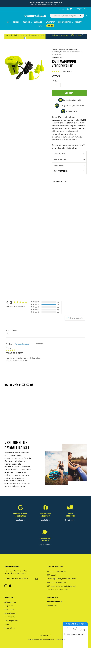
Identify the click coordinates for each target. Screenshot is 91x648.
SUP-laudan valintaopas (56, 571)
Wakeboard (38, 22)
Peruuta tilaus (9, 628)
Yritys (6, 624)
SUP (8, 22)
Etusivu (54, 49)
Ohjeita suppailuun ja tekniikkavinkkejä (61, 579)
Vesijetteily (50, 22)
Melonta (16, 22)
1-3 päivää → (70, 520)
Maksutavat (58, 165)
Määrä (54, 81)
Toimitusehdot (10, 617)
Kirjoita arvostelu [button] (76, 318)
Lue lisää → (20, 520)
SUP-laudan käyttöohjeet (56, 582)
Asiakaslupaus (10, 613)
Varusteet (79, 22)
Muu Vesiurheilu (64, 22)
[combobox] (65, 15)
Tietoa (40, 25)
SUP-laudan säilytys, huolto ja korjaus (61, 586)
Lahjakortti (8, 606)
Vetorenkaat (56, 54)
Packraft (26, 22)
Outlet (50, 25)
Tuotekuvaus (59, 154)
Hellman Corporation (56, 639)
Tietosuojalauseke (11, 621)
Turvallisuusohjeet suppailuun (58, 590)
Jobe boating (57, 58)
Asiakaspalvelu (10, 602)
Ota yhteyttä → (45, 545)
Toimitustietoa (60, 160)
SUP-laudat (51, 575)
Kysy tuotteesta (60, 171)
